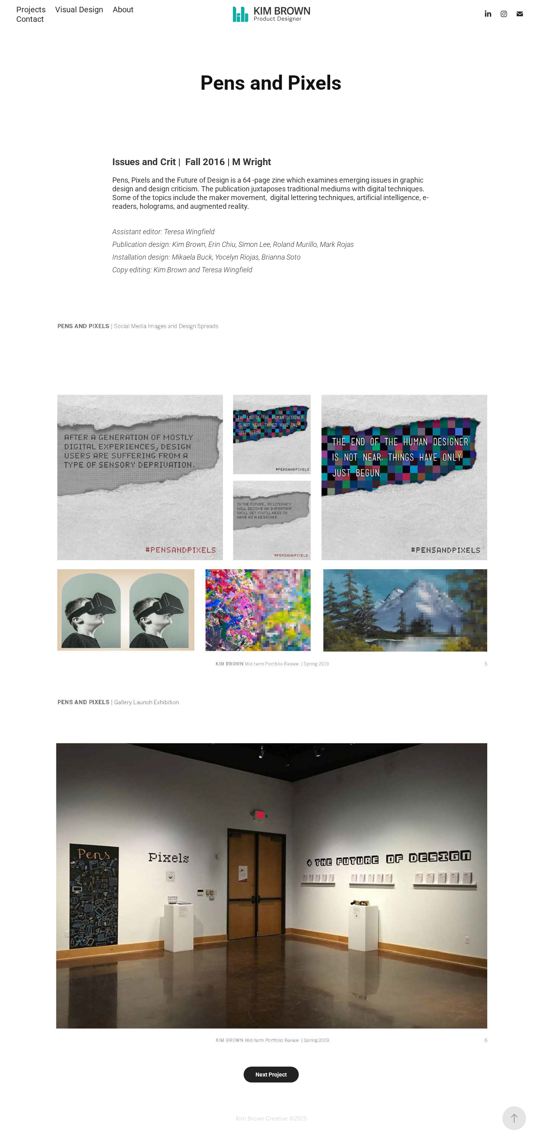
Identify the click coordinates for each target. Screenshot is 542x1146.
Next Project (271, 1074)
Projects (31, 9)
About (123, 9)
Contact (30, 18)
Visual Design (79, 9)
